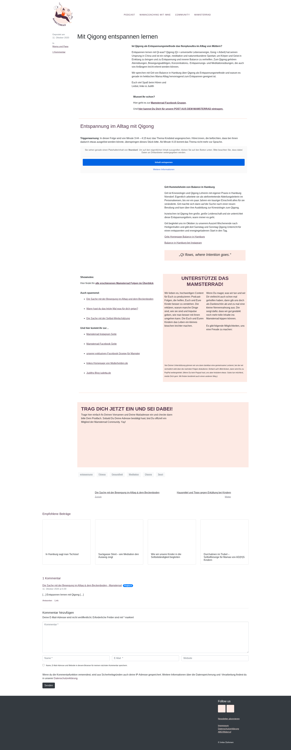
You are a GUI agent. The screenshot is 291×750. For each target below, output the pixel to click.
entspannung (86, 474)
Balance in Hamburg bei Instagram (183, 242)
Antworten (47, 600)
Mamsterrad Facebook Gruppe (168, 102)
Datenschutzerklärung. (66, 678)
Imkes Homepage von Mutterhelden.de (107, 363)
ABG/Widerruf (224, 732)
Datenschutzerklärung (228, 728)
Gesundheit (117, 474)
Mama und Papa (60, 46)
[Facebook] (230, 708)
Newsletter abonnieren (229, 718)
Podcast (129, 14)
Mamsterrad (202, 14)
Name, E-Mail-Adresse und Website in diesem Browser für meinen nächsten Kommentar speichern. (86, 665)
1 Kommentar (58, 52)
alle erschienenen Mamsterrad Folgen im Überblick (124, 283)
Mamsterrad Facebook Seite (101, 344)
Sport (160, 474)
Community (182, 14)
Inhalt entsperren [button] (164, 162)
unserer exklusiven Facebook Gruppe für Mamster (113, 353)
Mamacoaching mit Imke (155, 14)
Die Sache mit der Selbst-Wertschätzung (108, 318)
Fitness (102, 474)
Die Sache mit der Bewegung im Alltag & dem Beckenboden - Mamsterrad (82, 585)
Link (57, 600)
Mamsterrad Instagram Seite (101, 334)
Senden (48, 685)
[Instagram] (222, 708)
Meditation (134, 474)
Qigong (148, 474)
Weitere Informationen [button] (163, 169)
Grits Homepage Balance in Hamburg (184, 236)
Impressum (223, 725)
